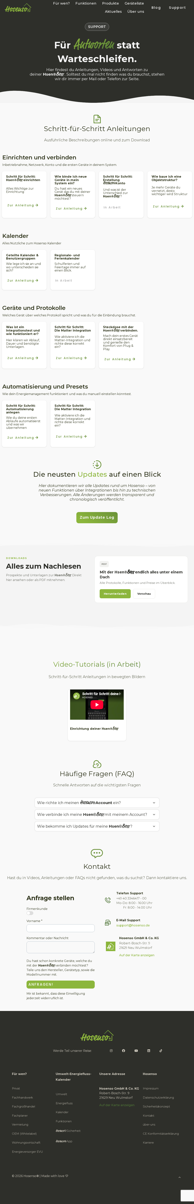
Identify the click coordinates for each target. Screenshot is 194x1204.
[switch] (30, 913)
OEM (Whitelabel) (24, 1133)
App (64, 1141)
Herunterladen (115, 593)
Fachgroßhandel (23, 1106)
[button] (97, 803)
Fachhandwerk (22, 1097)
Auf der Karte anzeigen (136, 955)
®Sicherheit (68, 1131)
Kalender (62, 1112)
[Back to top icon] (176, 1196)
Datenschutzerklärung (158, 1097)
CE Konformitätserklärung (161, 1133)
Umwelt (61, 1094)
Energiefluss (64, 1103)
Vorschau (144, 593)
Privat (16, 1088)
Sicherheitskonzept (156, 1106)
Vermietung (20, 1124)
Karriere (148, 1142)
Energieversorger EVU (27, 1151)
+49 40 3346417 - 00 (131, 898)
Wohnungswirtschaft (26, 1142)
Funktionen (64, 1121)
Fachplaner (20, 1115)
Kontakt (148, 1115)
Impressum (151, 1088)
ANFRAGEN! (40, 984)
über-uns (149, 1124)
